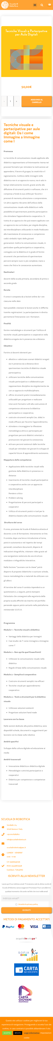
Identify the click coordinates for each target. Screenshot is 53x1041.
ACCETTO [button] (7, 1033)
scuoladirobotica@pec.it (16, 847)
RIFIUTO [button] (18, 1033)
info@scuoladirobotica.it (16, 839)
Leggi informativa (31, 1033)
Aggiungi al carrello (37, 101)
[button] (35, 5)
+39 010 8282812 (13, 834)
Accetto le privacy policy (28, 904)
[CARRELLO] (49, 4)
